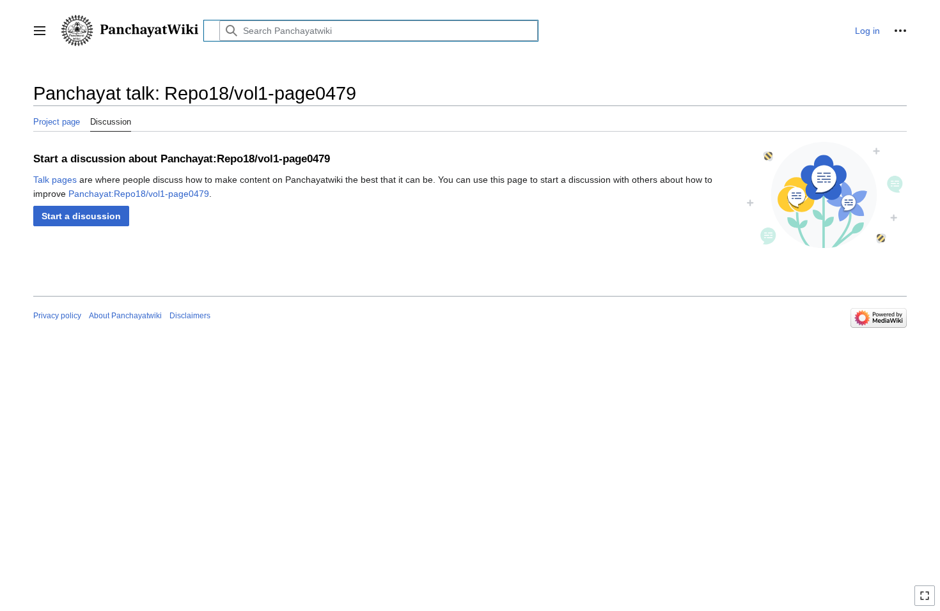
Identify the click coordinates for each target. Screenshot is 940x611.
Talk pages (55, 179)
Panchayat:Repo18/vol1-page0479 (138, 194)
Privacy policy (57, 315)
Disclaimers (189, 315)
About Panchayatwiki (125, 315)
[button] (39, 30)
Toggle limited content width (926, 601)
